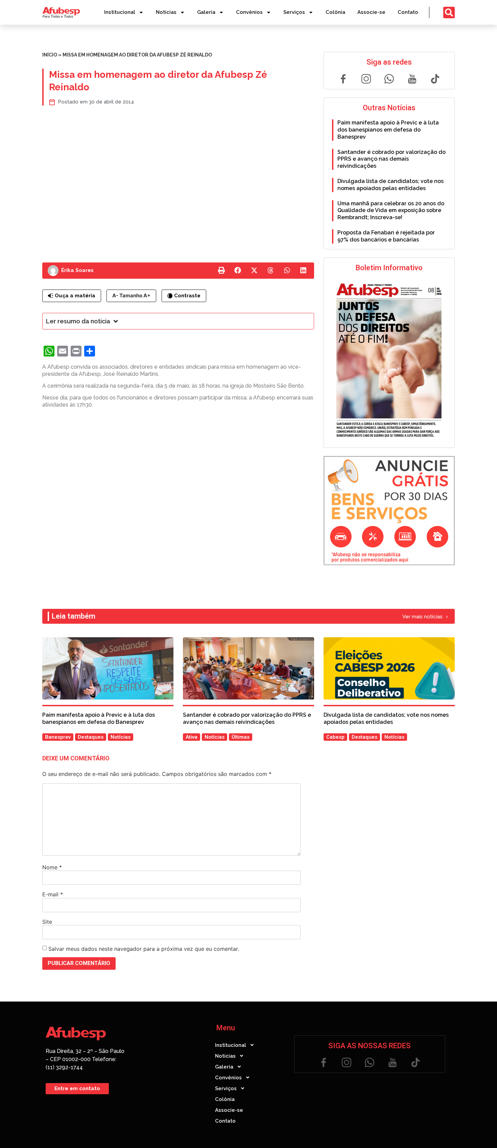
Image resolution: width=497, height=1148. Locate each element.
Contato (408, 12)
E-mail (52, 894)
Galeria (206, 12)
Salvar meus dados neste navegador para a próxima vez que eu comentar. (143, 948)
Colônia (335, 12)
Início (49, 55)
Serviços (294, 12)
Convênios (249, 12)
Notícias (166, 12)
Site (47, 921)
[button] (221, 270)
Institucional (119, 12)
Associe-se (371, 12)
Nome (52, 867)
